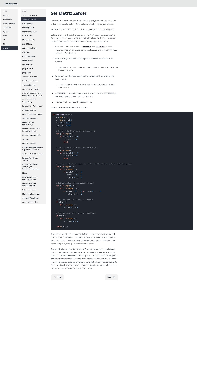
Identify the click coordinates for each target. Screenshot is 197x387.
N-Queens (26, 52)
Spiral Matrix (27, 44)
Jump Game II (27, 68)
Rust (5, 36)
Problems (6, 48)
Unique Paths (27, 36)
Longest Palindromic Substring (30, 159)
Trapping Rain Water (30, 77)
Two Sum (25, 139)
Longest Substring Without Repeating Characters (32, 148)
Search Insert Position (30, 89)
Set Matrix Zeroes (29, 19)
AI (4, 40)
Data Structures (9, 23)
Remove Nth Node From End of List (29, 184)
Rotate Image (27, 60)
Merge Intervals (28, 40)
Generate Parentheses (30, 198)
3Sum (24, 173)
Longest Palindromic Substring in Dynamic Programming (31, 166)
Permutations (27, 64)
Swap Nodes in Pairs (30, 118)
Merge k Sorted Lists (30, 202)
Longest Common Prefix (31, 135)
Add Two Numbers (29, 143)
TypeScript (7, 27)
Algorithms (7, 19)
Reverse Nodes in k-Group (32, 114)
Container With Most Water (32, 154)
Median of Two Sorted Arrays (28, 123)
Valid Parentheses (29, 190)
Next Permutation (29, 110)
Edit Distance (27, 23)
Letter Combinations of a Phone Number (30, 178)
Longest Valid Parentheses (32, 106)
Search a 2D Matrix (29, 15)
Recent (5, 15)
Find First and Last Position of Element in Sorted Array (32, 94)
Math (5, 44)
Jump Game (26, 73)
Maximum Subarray (29, 48)
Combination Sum (29, 85)
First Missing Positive (30, 81)
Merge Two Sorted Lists (31, 194)
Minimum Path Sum (30, 32)
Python (5, 32)
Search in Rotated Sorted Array (29, 100)
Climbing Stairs (28, 27)
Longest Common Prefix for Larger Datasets (31, 130)
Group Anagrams (28, 56)
